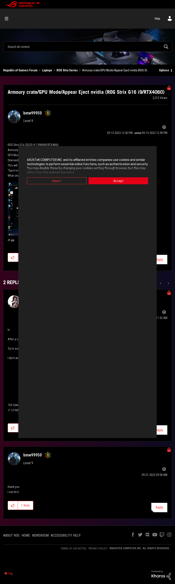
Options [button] (164, 70)
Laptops (47, 70)
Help (157, 18)
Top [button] (10, 573)
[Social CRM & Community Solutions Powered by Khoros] (161, 575)
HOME (26, 535)
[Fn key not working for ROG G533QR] (168, 283)
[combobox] (87, 46)
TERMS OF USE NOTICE (73, 548)
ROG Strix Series (67, 70)
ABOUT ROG (11, 535)
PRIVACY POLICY (98, 548)
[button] (13, 257)
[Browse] (8, 18)
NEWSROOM (40, 535)
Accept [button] (118, 181)
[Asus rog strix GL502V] (161, 283)
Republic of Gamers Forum (20, 70)
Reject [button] (56, 181)
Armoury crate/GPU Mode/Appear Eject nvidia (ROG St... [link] (115, 70)
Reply (159, 260)
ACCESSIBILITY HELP (66, 535)
